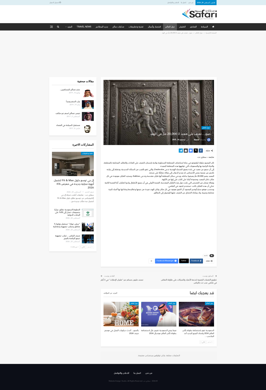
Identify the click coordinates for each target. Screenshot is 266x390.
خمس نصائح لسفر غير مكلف (68, 113)
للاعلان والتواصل (173, 2)
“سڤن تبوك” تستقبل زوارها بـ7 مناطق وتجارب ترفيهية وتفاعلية (66, 225)
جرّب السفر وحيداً (73, 101)
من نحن (190, 2)
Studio (124, 381)
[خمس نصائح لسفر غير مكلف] (88, 116)
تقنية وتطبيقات (136, 26)
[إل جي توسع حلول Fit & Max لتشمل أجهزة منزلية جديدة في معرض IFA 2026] (73, 164)
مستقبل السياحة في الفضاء (68, 125)
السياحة (204, 26)
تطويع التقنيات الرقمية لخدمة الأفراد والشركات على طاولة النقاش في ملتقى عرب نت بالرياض (189, 281)
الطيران (182, 26)
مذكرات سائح (118, 26)
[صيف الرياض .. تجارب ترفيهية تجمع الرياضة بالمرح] (88, 238)
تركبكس (157, 355)
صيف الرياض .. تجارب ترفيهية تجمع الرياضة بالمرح (67, 237)
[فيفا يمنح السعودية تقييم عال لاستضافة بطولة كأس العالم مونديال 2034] (158, 314)
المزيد (69, 26)
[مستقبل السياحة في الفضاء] (88, 128)
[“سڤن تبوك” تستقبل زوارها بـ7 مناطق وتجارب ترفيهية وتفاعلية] (88, 227)
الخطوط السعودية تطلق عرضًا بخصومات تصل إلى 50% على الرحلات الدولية (67, 212)
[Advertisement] (133, 55)
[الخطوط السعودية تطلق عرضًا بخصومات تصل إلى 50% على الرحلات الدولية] (88, 212)
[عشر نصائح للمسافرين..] (88, 92)
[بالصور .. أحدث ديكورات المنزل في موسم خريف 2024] (121, 314)
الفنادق (193, 26)
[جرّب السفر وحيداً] (88, 104)
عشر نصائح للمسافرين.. (70, 89)
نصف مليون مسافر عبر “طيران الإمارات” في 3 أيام (122, 279)
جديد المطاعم (102, 26)
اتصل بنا (183, 2)
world (206, 256)
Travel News (84, 26)
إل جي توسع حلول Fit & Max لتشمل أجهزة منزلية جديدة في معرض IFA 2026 (74, 184)
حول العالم (170, 26)
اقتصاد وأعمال (154, 26)
